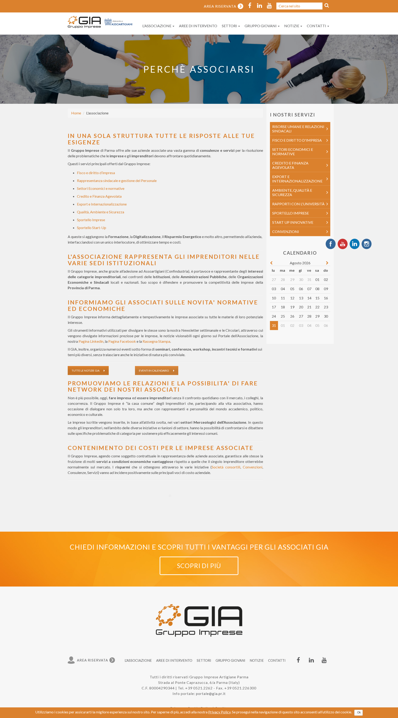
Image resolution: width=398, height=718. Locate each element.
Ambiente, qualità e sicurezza (292, 192)
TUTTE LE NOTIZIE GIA (86, 370)
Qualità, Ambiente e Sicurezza (100, 212)
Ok (359, 712)
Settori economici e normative (292, 151)
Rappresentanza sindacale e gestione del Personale (117, 180)
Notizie (292, 26)
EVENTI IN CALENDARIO (154, 370)
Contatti (317, 26)
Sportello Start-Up (91, 227)
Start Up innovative (292, 222)
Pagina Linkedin (91, 341)
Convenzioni (252, 467)
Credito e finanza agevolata (290, 165)
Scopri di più (199, 565)
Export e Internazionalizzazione (102, 204)
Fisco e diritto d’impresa (96, 172)
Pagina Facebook (122, 341)
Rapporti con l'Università (298, 204)
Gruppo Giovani (261, 26)
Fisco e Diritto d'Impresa (297, 140)
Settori (230, 26)
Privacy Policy (219, 712)
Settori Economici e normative (100, 188)
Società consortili (226, 467)
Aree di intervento (198, 26)
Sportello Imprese (91, 219)
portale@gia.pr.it (211, 693)
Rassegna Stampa (156, 341)
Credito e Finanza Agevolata (99, 196)
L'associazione (157, 26)
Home (76, 113)
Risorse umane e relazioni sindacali (298, 128)
